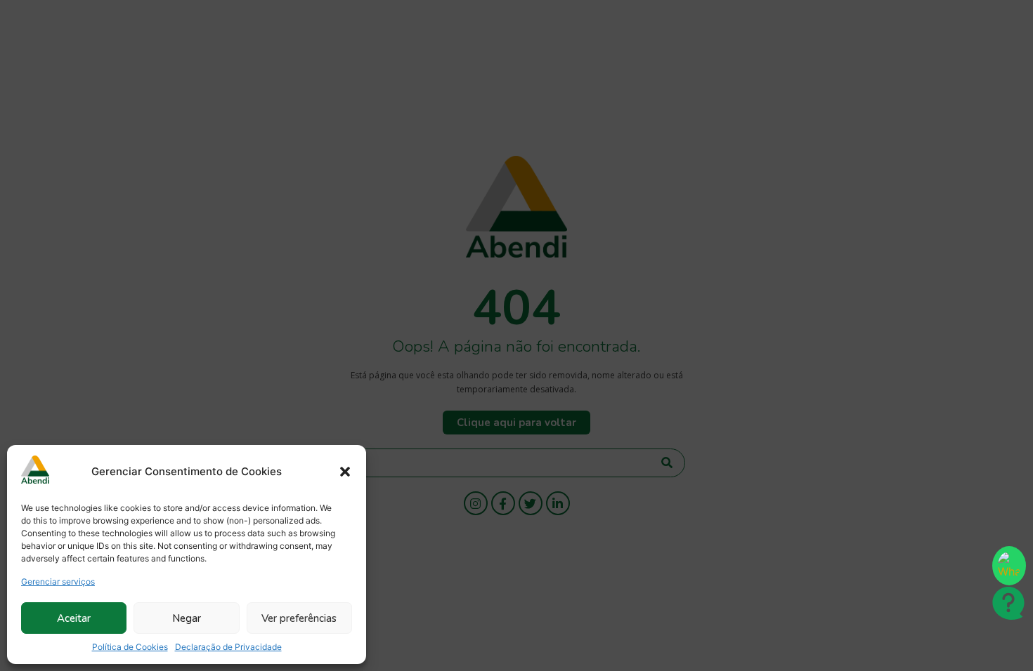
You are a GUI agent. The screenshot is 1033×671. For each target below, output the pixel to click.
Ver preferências (299, 618)
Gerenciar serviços (58, 581)
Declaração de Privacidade (228, 647)
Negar (186, 618)
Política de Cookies (130, 647)
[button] (345, 472)
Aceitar (74, 618)
